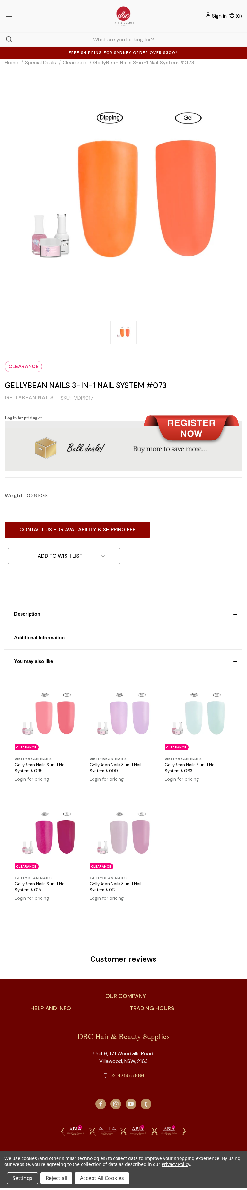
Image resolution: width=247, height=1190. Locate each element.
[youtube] (131, 1104)
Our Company (125, 995)
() (238, 16)
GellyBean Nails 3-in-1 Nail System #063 (190, 768)
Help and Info (51, 1008)
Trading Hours (152, 1008)
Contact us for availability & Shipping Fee (77, 529)
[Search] (6, 39)
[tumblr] (146, 1104)
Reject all (56, 1178)
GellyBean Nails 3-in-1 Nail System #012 (115, 887)
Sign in (219, 16)
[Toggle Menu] (9, 16)
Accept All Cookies (102, 1178)
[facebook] (100, 1104)
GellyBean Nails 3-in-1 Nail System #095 (40, 768)
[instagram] (116, 1104)
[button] (123, 614)
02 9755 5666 (126, 1075)
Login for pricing (32, 779)
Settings (22, 1178)
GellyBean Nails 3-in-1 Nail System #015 (40, 887)
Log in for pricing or (23, 417)
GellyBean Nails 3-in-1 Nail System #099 (115, 768)
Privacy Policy (176, 1164)
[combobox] (123, 39)
